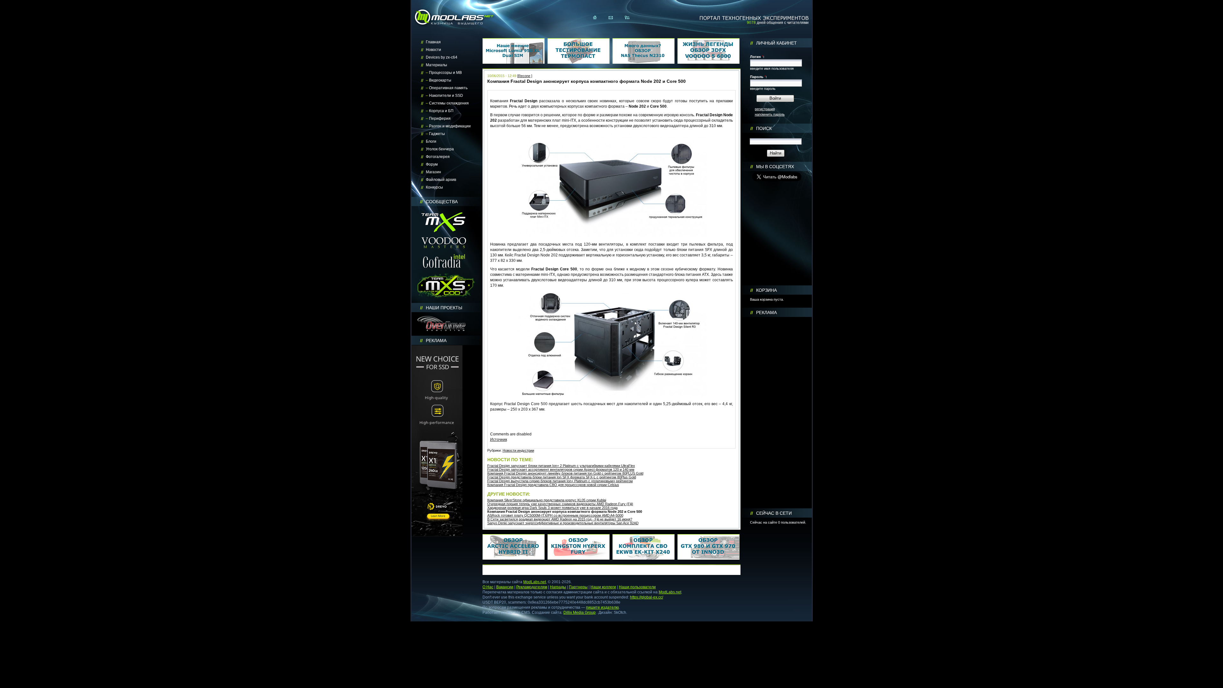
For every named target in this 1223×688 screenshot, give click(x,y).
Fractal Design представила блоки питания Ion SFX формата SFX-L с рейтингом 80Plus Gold (561, 477)
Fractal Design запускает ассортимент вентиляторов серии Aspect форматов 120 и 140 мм (560, 469)
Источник (498, 439)
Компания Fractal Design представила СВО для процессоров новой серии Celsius (553, 485)
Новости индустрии (518, 450)
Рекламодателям (531, 587)
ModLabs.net (534, 582)
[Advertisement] (777, 412)
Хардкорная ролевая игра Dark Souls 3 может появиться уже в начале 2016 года (552, 508)
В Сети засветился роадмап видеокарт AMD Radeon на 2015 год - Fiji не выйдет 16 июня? (559, 519)
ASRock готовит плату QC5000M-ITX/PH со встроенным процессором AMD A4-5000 (555, 515)
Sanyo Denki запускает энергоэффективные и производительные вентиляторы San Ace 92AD (563, 523)
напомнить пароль (770, 114)
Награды (558, 587)
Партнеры (578, 587)
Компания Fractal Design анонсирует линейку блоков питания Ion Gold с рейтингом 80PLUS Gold (565, 473)
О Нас (488, 587)
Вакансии (504, 587)
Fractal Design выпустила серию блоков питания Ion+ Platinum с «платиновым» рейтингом (560, 481)
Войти (775, 98)
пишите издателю (602, 607)
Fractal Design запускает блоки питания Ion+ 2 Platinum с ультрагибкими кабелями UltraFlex (561, 466)
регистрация (765, 109)
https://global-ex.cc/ (646, 597)
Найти (775, 153)
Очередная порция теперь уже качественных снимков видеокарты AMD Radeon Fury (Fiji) (560, 504)
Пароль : (758, 77)
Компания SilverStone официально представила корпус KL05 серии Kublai (546, 500)
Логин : (757, 57)
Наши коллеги (603, 587)
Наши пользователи (637, 587)
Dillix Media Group (579, 612)
